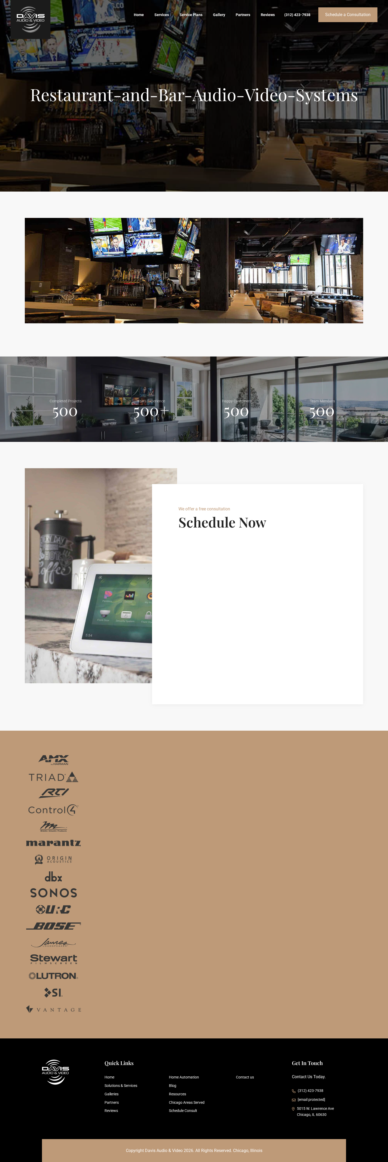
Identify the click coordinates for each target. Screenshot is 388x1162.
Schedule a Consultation (348, 14)
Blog (172, 1085)
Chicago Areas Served (187, 1102)
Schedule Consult (183, 1111)
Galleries (112, 1094)
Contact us (245, 1077)
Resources (177, 1094)
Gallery (219, 15)
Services (161, 15)
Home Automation (184, 1077)
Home (139, 15)
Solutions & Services (121, 1085)
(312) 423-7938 (297, 15)
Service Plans (190, 15)
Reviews (268, 15)
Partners (243, 15)
